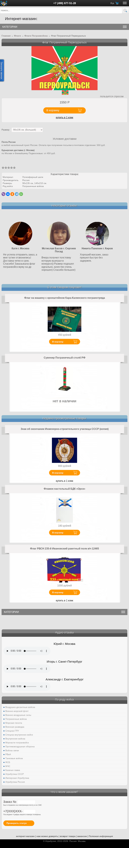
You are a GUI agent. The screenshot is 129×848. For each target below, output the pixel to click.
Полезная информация (101, 836)
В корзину (57, 341)
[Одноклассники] (12, 194)
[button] (125, 11)
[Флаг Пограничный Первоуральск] (64, 68)
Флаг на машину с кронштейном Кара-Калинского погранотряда (64, 298)
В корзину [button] (52, 110)
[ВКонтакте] (8, 194)
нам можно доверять (47, 836)
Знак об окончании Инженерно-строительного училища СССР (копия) (65, 429)
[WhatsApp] (21, 194)
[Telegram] (17, 194)
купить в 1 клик (64, 117)
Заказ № (10, 801)
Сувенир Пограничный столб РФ (64, 357)
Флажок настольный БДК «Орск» (64, 488)
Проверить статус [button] (16, 823)
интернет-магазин (25, 836)
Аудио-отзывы (64, 632)
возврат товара (68, 836)
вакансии (82, 836)
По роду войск (64, 699)
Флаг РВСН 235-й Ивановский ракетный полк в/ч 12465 (64, 548)
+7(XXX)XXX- (13, 811)
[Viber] (3, 194)
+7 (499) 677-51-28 (64, 3)
